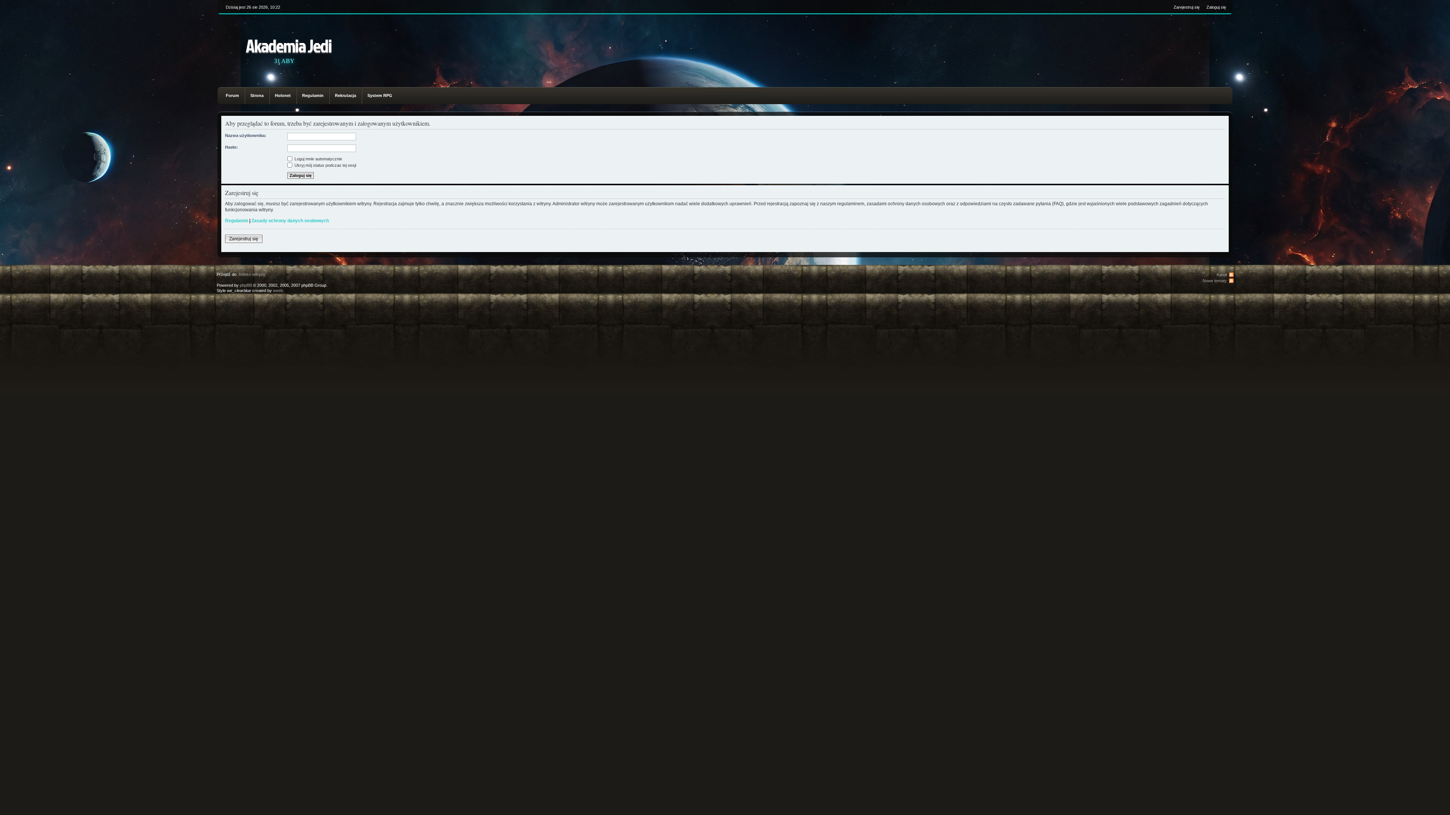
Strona (257, 95)
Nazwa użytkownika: (245, 135)
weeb (278, 290)
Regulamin (313, 95)
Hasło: (231, 147)
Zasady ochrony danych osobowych (290, 220)
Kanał (1222, 274)
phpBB (246, 285)
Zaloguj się (1216, 7)
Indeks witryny (252, 274)
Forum (232, 95)
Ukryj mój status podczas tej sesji (324, 165)
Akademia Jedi (289, 45)
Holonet (283, 95)
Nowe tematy (1215, 280)
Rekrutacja (345, 95)
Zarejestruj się (1187, 7)
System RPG (379, 95)
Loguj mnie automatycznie (317, 159)
